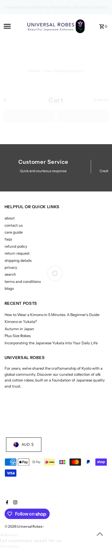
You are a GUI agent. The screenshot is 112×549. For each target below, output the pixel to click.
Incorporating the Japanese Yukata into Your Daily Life (51, 343)
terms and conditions (23, 281)
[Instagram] (14, 503)
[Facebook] (6, 503)
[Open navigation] (13, 26)
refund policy (16, 246)
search (10, 274)
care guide (14, 232)
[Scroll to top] (99, 533)
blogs (9, 288)
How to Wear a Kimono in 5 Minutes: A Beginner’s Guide (52, 315)
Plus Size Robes (18, 336)
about (10, 218)
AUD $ (28, 444)
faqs (8, 239)
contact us (14, 225)
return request (17, 253)
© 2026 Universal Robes (24, 526)
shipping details (18, 260)
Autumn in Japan (19, 329)
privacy (11, 267)
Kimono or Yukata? (21, 321)
